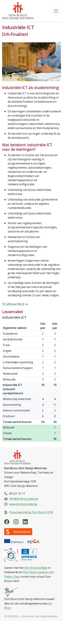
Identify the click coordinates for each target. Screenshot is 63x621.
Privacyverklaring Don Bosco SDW (31, 512)
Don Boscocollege (35, 568)
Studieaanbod (15, 304)
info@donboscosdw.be (23, 499)
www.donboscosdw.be (23, 504)
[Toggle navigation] (56, 10)
